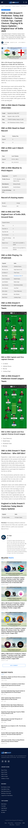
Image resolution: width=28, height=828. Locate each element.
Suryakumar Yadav (18, 275)
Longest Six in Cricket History (7, 795)
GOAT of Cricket (4, 776)
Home (6, 823)
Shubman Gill (3, 810)
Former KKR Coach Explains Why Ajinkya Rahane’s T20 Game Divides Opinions (12, 733)
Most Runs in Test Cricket (6, 793)
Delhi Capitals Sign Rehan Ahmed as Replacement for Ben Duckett (11, 698)
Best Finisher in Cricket (5, 787)
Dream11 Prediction (6, 9)
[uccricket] (14, 2)
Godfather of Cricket (5, 778)
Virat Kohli (3, 806)
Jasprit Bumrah (4, 808)
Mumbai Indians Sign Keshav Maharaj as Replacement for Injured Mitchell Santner (12, 705)
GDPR (23, 823)
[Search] (26, 2)
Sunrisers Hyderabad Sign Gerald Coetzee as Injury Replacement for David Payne (13, 691)
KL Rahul (3, 812)
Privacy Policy (10, 823)
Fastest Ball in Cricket (5, 789)
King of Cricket (4, 772)
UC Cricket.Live (20, 820)
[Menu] (2, 2)
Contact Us (18, 824)
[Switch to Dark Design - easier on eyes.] (24, 2)
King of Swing (4, 770)
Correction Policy (18, 823)
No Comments (22, 42)
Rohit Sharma (3, 804)
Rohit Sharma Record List (6, 791)
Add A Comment (14, 665)
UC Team (7, 42)
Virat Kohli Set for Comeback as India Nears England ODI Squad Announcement (13, 684)
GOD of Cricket (4, 774)
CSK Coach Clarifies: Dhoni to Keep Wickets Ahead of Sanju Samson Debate (12, 740)
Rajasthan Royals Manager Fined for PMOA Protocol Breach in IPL (12, 712)
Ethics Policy (12, 824)
